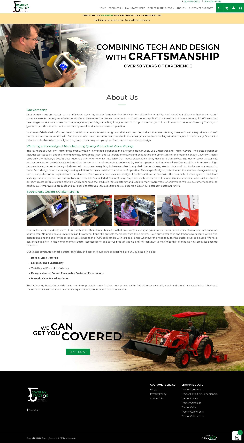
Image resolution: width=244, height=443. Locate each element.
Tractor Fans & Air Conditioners (199, 394)
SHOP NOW (77, 351)
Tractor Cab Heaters (193, 416)
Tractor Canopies (191, 403)
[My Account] (234, 7)
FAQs (153, 389)
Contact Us (156, 398)
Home (102, 8)
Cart (238, 435)
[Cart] (226, 8)
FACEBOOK (107, 15)
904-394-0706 (213, 1)
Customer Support (201, 8)
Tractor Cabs (189, 407)
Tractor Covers (190, 398)
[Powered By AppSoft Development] (209, 437)
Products (114, 8)
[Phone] (219, 8)
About (181, 8)
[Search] (240, 8)
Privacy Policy (158, 394)
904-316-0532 (192, 1)
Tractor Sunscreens (193, 389)
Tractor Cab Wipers (193, 411)
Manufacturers (135, 8)
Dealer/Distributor (160, 8)
